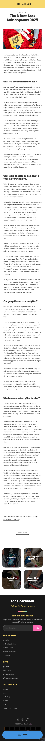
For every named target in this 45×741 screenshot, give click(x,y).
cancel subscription (10, 708)
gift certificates (8, 674)
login (4, 704)
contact (5, 701)
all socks (6, 640)
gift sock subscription (10, 678)
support (5, 689)
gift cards (6, 667)
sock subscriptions (9, 644)
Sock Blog (23, 532)
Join (37, 628)
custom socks (8, 648)
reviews (5, 693)
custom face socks (9, 652)
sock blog (6, 697)
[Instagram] (17, 719)
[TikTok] (22, 719)
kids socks (6, 655)
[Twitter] (27, 719)
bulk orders (7, 670)
